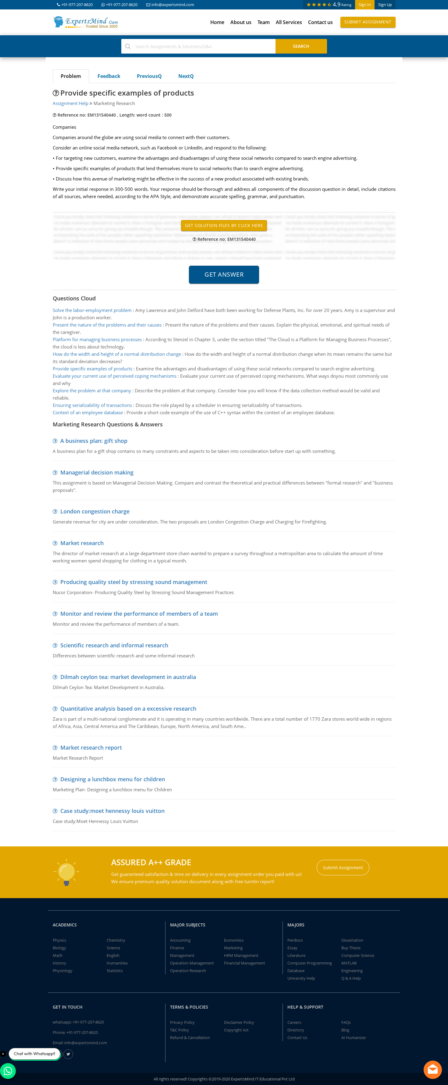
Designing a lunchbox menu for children (112, 779)
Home (217, 22)
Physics (59, 940)
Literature (296, 955)
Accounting (180, 940)
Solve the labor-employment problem (92, 310)
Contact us (320, 22)
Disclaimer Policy (239, 1022)
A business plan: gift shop (93, 440)
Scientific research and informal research (114, 645)
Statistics (115, 970)
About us (240, 22)
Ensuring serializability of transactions (92, 405)
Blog (345, 1030)
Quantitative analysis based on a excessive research (128, 708)
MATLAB (349, 963)
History (59, 963)
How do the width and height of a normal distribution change (117, 354)
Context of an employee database (88, 412)
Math (57, 955)
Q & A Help (351, 978)
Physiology (63, 970)
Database (295, 970)
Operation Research (188, 970)
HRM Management (241, 955)
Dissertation (352, 940)
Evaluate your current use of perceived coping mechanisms (114, 376)
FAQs (346, 1022)
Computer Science (357, 955)
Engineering (352, 970)
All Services (289, 22)
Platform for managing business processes (97, 339)
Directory (295, 1030)
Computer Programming (309, 963)
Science (113, 947)
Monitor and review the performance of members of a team (139, 613)
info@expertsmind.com (172, 4)
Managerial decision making (96, 472)
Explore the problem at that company (92, 390)
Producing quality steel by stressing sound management (133, 582)
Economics (234, 940)
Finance (177, 947)
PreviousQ (149, 76)
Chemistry (116, 940)
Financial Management (244, 963)
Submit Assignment (368, 22)
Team (264, 22)
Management (182, 955)
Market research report (91, 747)
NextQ (186, 76)
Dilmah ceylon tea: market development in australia (128, 677)
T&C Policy (179, 1030)
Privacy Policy (182, 1022)
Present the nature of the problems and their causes (107, 325)
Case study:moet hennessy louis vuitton (112, 810)
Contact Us (297, 1037)
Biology (59, 947)
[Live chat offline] (433, 1070)
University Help (301, 978)
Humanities (117, 963)
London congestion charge (95, 511)
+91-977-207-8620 (77, 4)
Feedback (109, 76)
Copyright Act (236, 1030)
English (113, 955)
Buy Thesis (351, 947)
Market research (82, 543)
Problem (71, 76)
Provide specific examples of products (92, 369)
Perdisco (295, 940)
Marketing (233, 947)
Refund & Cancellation (190, 1037)
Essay (292, 947)
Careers (294, 1022)
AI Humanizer (353, 1037)
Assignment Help (70, 103)
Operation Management (192, 963)
